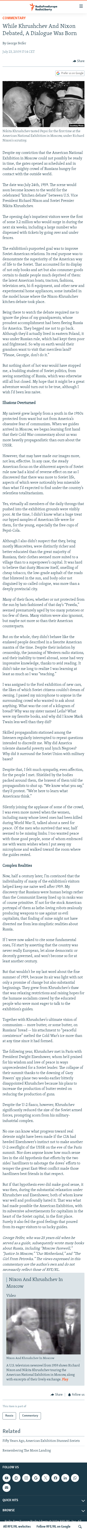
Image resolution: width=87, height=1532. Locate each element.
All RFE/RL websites (17, 1526)
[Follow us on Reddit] (16, 1478)
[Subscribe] (7, 1488)
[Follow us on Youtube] (7, 1478)
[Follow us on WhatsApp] (75, 1478)
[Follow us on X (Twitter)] (46, 1478)
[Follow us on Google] (36, 1478)
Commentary (14, 18)
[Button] (79, 61)
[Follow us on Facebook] (55, 1478)
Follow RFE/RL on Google (54, 1526)
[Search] (80, 1526)
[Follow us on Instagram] (26, 1478)
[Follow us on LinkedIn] (65, 1478)
